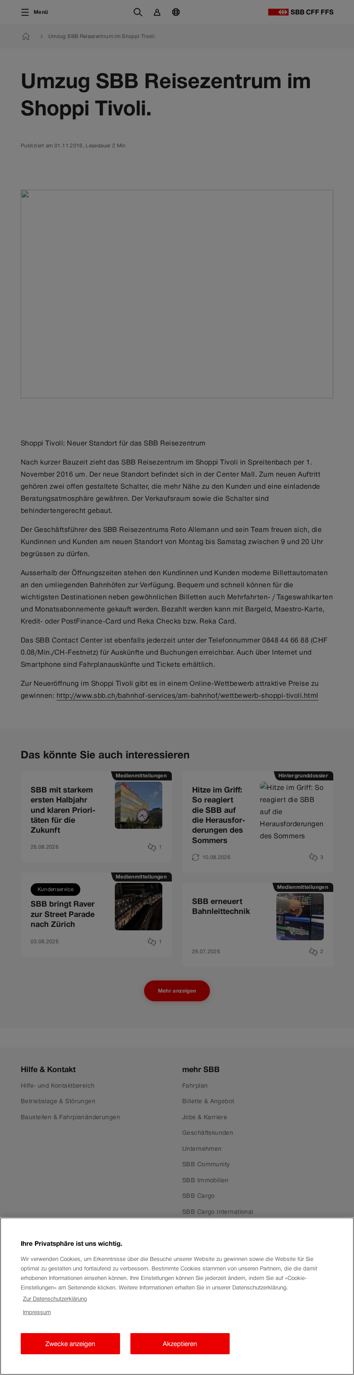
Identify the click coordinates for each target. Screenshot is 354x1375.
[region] (177, 1296)
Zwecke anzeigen (70, 1343)
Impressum (37, 1312)
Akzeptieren (180, 1343)
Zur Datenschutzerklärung (55, 1298)
